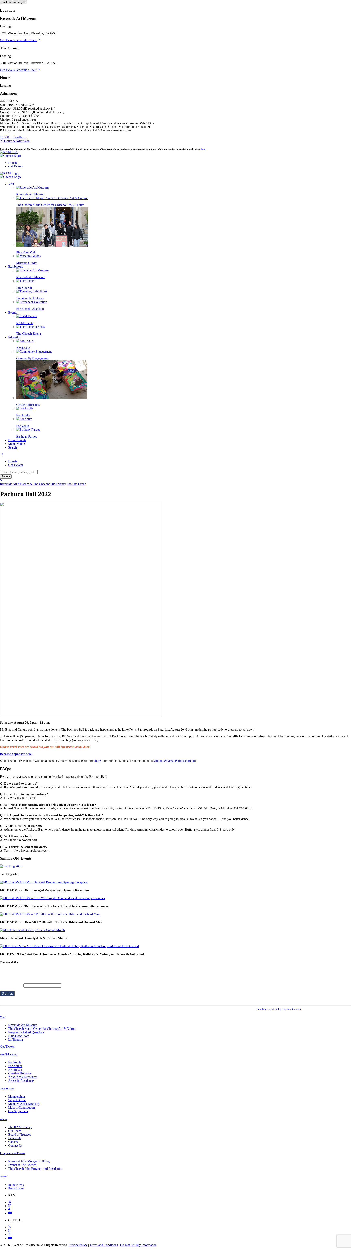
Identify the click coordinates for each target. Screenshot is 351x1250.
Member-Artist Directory (24, 1104)
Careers (13, 1142)
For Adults (15, 1066)
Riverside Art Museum (22, 1025)
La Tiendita (15, 1039)
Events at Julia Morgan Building (29, 1161)
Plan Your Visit (26, 252)
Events (12, 312)
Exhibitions (15, 266)
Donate (12, 162)
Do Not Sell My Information (138, 1245)
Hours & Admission (16, 141)
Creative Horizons (28, 404)
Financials (14, 1138)
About (3, 1119)
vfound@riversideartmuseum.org (175, 760)
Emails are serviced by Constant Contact (279, 1009)
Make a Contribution (21, 1107)
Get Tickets (7, 40)
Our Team (14, 1131)
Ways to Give (17, 1100)
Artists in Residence (21, 1080)
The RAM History (20, 1127)
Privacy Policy (78, 1245)
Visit (11, 184)
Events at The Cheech (22, 1165)
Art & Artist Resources (22, 1077)
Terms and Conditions (104, 1245)
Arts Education (8, 1054)
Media (3, 1176)
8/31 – (15, 137)
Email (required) (11, 985)
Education (14, 337)
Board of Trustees (19, 1134)
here (98, 760)
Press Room (16, 1188)
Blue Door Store (18, 1036)
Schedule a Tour (26, 40)
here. (203, 149)
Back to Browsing (12, 2)
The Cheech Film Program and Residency (35, 1168)
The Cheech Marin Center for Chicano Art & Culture (42, 1028)
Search (12, 447)
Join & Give (7, 1088)
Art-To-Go (15, 1069)
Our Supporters (18, 1111)
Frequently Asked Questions (26, 1032)
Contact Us (15, 1145)
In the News (16, 1184)
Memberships (16, 443)
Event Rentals (17, 440)
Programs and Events (12, 1153)
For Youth (14, 1062)
